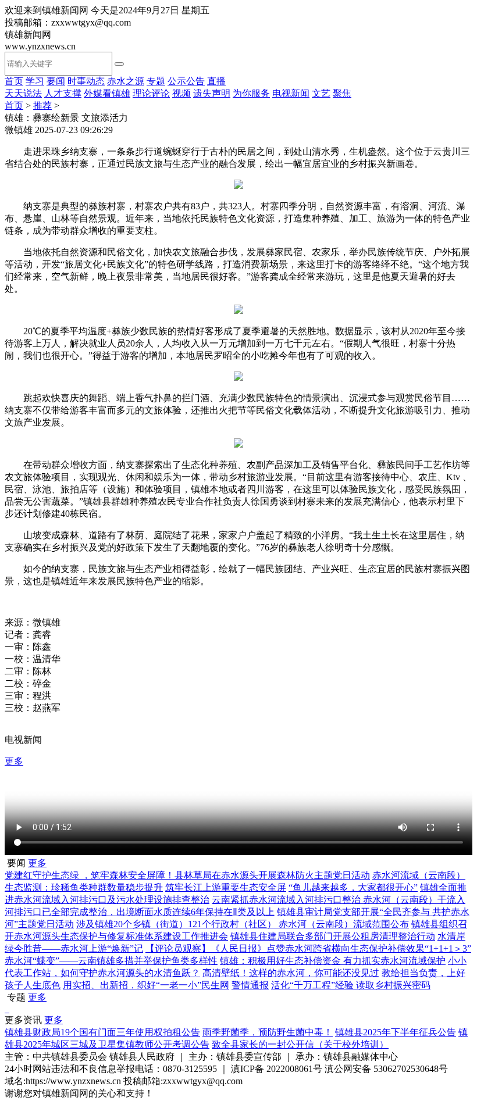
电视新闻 (290, 93)
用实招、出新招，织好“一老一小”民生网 (146, 985)
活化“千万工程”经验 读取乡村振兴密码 (350, 985)
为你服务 (251, 93)
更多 (14, 761)
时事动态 (86, 81)
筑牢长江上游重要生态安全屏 (225, 887)
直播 (216, 81)
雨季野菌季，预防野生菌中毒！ (267, 1032)
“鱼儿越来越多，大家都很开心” (353, 887)
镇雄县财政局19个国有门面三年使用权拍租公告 (102, 1032)
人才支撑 (62, 93)
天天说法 (23, 93)
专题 (156, 81)
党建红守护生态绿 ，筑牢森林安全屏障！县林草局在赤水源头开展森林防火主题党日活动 (187, 875)
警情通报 (250, 985)
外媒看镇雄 (107, 93)
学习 (35, 81)
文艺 (321, 93)
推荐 (42, 105)
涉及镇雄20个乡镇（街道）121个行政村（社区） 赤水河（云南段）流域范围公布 (242, 924)
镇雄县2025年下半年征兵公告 (395, 1032)
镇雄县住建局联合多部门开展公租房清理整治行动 (332, 936)
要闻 (56, 81)
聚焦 (342, 93)
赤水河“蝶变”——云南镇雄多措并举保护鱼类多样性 (111, 961)
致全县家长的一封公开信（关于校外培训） (300, 1044)
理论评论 (151, 93)
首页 (14, 81)
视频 (181, 93)
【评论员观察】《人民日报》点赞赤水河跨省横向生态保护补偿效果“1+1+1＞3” (308, 948)
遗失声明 (211, 93)
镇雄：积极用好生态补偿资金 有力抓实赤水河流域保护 (333, 961)
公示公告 (186, 81)
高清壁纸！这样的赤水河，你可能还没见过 (290, 973)
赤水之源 (125, 81)
